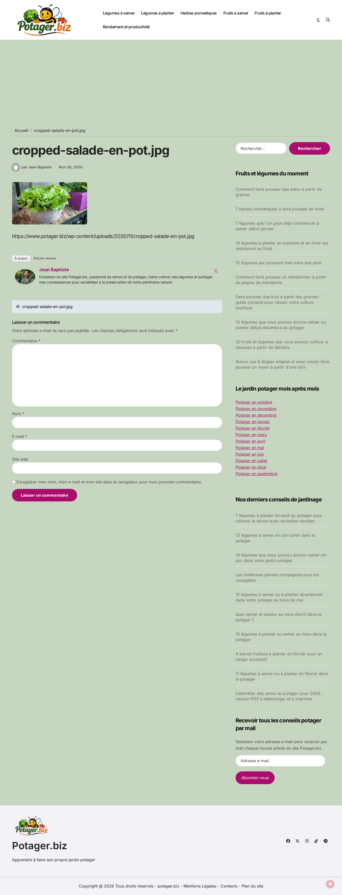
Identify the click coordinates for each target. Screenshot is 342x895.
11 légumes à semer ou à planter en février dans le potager (282, 676)
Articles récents (45, 258)
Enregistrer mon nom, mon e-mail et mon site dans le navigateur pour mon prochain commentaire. (109, 481)
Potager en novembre (256, 408)
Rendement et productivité (126, 26)
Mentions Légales (201, 885)
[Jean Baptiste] (25, 276)
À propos (21, 258)
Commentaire (26, 340)
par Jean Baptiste (37, 167)
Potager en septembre (256, 473)
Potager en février (253, 428)
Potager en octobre (254, 402)
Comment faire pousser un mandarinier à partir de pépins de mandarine (281, 279)
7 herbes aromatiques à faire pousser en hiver (280, 208)
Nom (18, 413)
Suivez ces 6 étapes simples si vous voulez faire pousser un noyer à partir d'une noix (282, 364)
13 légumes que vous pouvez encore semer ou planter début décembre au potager (281, 325)
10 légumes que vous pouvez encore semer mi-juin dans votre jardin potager (281, 557)
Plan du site (252, 885)
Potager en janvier (253, 421)
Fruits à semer (235, 13)
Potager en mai (250, 447)
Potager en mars (251, 434)
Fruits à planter (268, 13)
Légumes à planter (157, 13)
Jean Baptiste (54, 269)
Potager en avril (250, 441)
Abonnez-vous (255, 777)
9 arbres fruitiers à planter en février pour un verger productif (279, 656)
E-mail (19, 436)
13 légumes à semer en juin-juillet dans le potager (275, 538)
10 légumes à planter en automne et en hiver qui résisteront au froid (282, 245)
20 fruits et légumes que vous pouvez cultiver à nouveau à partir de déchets (282, 344)
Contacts (229, 885)
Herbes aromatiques (199, 13)
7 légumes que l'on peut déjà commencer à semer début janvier (277, 226)
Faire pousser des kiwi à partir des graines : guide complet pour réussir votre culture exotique (278, 302)
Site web (20, 459)
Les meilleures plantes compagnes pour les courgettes (277, 577)
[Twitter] (216, 271)
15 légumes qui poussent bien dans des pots (278, 262)
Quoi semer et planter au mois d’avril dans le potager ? (279, 617)
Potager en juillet (251, 460)
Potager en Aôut (251, 467)
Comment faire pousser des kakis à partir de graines (279, 192)
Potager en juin (250, 454)
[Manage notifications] (330, 884)
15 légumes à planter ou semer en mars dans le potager (281, 637)
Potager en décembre (256, 415)
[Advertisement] (171, 78)
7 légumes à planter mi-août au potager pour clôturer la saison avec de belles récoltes (279, 518)
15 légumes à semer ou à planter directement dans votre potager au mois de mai (279, 597)
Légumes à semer (119, 13)
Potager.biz (39, 845)
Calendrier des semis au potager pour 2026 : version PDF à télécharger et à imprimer (279, 696)
